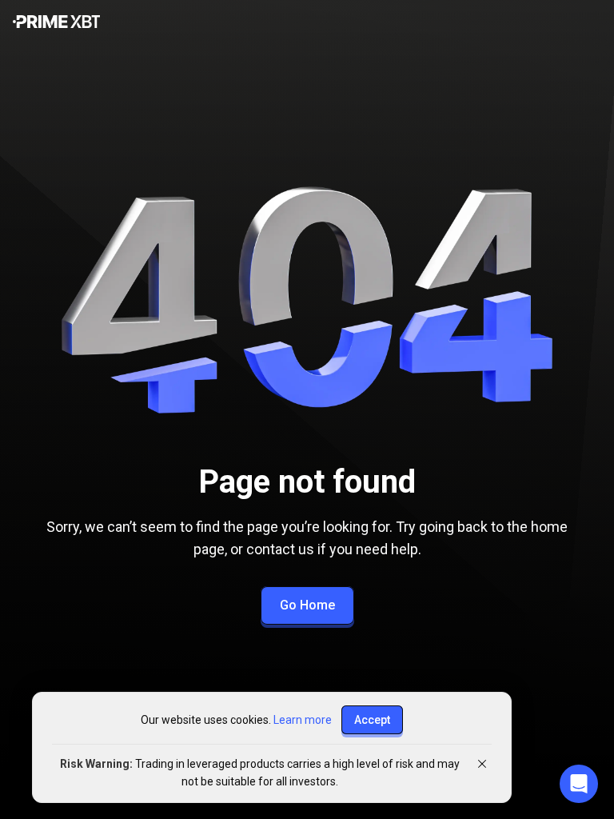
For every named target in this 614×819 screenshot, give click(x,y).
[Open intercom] (579, 784)
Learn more (302, 719)
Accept (372, 719)
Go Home (307, 605)
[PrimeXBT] (56, 22)
